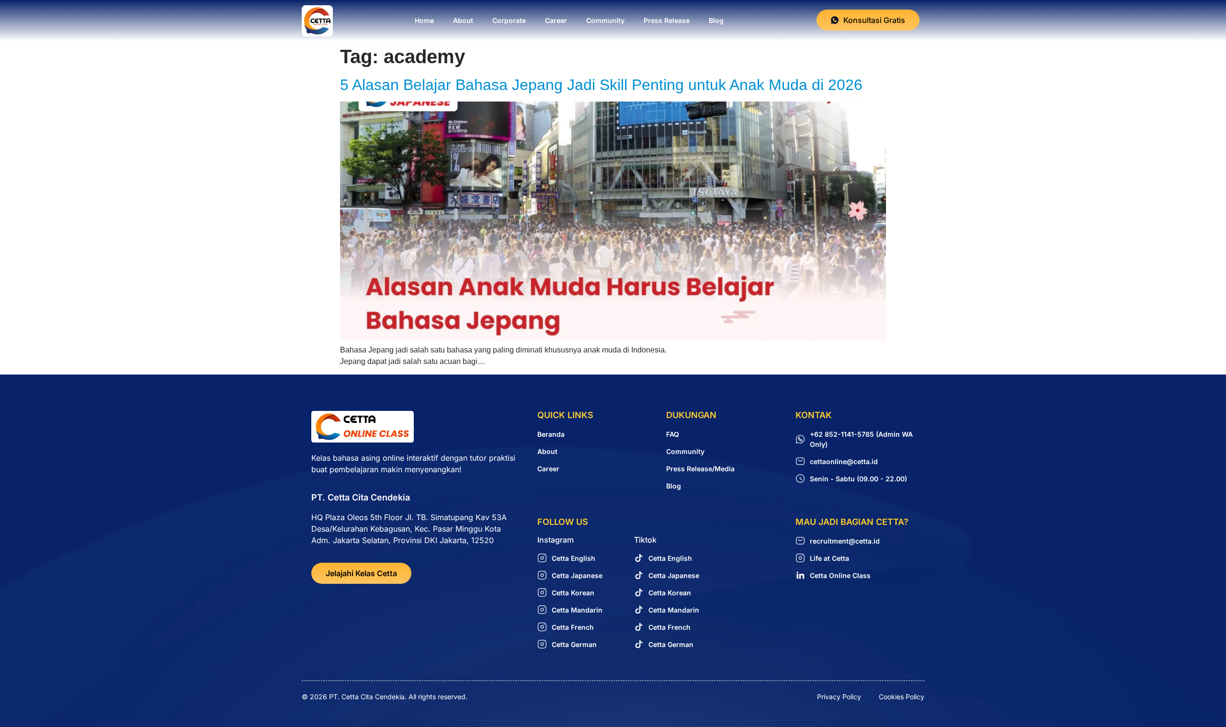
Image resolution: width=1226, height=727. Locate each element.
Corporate (509, 20)
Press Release (667, 20)
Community (605, 20)
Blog (716, 20)
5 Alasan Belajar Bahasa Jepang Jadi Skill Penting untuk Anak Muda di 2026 (601, 84)
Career (556, 20)
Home (424, 20)
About (463, 20)
